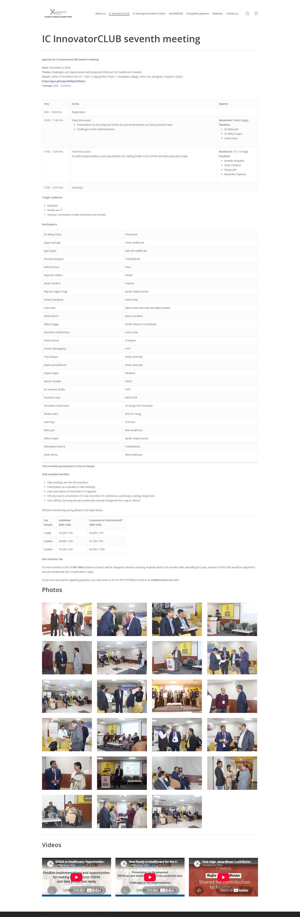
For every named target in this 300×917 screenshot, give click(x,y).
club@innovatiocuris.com (165, 580)
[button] (256, 13)
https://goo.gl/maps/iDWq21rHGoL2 (63, 81)
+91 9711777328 (124, 580)
